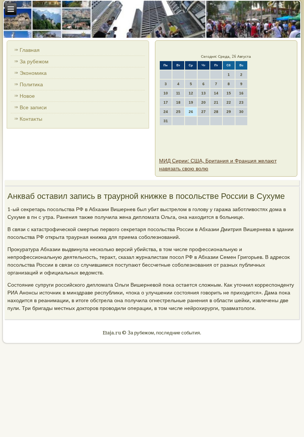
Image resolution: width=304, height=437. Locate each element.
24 (165, 112)
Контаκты (31, 119)
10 (165, 93)
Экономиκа (33, 73)
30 (241, 112)
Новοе (27, 96)
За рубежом (34, 61)
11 (178, 93)
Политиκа (31, 84)
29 (229, 112)
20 (203, 102)
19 (191, 102)
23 (241, 102)
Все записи (33, 107)
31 (165, 121)
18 (178, 102)
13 (203, 93)
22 (229, 102)
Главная (30, 50)
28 (216, 112)
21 (216, 102)
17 (165, 102)
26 (191, 112)
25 (178, 112)
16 (241, 93)
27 (203, 112)
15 (229, 93)
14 (216, 93)
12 (191, 93)
